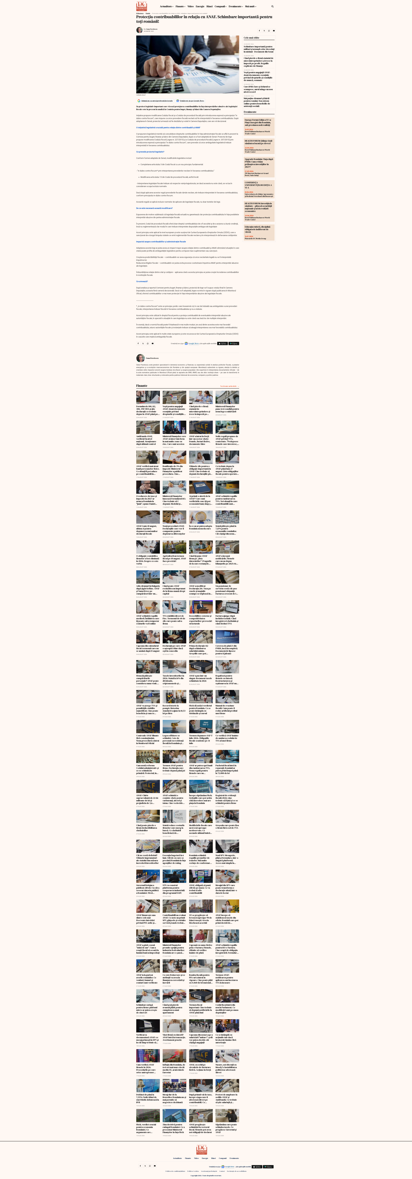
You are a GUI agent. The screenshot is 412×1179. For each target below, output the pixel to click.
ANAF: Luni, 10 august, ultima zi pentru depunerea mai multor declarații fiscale (147, 530)
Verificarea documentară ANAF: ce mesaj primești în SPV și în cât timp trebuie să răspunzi (147, 1039)
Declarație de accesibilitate (237, 1171)
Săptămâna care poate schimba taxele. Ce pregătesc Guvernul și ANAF (226, 1128)
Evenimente (235, 6)
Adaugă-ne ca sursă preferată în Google (157, 101)
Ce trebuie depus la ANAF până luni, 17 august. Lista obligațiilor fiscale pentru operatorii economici (227, 470)
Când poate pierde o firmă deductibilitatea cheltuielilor (146, 828)
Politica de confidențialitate (175, 1171)
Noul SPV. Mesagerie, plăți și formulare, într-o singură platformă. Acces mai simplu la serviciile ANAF (227, 859)
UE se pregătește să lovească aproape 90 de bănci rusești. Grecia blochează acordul (200, 919)
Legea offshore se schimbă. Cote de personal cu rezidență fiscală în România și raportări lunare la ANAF (174, 739)
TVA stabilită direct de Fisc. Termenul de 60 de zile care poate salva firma (174, 620)
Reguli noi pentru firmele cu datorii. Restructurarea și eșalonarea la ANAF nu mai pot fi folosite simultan (226, 679)
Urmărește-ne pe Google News (192, 101)
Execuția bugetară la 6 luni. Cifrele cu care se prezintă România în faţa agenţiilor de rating (174, 859)
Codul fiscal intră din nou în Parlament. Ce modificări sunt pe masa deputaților (227, 1009)
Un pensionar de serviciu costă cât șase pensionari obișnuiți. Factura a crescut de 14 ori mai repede (226, 590)
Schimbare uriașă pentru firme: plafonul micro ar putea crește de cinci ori (146, 1009)
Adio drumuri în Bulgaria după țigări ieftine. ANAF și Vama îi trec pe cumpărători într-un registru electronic (148, 590)
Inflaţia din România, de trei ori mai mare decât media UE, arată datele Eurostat (174, 1068)
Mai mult (250, 6)
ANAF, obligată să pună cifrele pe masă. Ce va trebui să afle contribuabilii (200, 889)
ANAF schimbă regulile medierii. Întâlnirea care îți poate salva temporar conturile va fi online (147, 620)
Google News (193, 343)
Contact (222, 1171)
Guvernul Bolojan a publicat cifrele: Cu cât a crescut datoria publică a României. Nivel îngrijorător (147, 889)
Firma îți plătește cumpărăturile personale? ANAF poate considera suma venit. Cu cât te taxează (147, 679)
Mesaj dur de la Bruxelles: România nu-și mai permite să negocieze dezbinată (174, 1098)
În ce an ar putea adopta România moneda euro (200, 527)
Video (191, 6)
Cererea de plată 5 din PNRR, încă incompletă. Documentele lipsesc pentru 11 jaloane (227, 650)
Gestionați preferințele (209, 1171)
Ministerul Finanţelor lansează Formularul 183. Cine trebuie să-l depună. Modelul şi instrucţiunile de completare (174, 500)
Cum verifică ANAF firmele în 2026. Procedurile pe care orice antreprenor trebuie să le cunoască (147, 1068)
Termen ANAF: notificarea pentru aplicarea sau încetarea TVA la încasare (227, 979)
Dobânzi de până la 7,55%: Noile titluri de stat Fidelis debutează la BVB (147, 1098)
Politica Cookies (193, 1171)
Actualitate (166, 6)
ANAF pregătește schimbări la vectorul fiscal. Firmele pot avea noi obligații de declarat (200, 1128)
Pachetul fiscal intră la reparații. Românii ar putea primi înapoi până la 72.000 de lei (227, 769)
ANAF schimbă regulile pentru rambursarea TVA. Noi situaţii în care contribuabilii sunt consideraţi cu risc (226, 500)
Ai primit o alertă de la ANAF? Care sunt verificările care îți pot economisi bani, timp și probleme (200, 500)
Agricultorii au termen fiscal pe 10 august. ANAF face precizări (174, 558)
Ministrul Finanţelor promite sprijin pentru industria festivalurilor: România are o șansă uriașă (174, 949)
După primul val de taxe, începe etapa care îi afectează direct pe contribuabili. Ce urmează (200, 1098)
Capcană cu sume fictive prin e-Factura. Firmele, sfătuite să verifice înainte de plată (200, 949)
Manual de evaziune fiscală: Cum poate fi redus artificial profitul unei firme (226, 709)
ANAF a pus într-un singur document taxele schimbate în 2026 (200, 678)
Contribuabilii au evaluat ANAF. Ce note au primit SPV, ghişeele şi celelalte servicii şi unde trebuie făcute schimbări (174, 919)
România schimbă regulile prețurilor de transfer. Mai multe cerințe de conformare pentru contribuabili (200, 859)
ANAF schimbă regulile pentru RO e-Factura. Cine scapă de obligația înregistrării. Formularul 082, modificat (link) (227, 949)
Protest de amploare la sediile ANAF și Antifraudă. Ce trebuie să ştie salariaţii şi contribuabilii (226, 1098)
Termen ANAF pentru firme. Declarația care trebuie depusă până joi (174, 768)
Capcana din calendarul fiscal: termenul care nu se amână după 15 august (148, 648)
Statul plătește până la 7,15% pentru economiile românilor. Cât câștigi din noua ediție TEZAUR (226, 530)
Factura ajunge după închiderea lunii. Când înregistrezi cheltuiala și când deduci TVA (227, 620)
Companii (220, 6)
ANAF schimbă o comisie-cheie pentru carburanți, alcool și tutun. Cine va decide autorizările (173, 799)
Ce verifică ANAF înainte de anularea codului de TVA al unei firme (227, 738)
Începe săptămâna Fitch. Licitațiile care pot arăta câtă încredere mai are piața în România (200, 799)
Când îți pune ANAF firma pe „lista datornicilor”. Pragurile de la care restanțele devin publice (200, 560)
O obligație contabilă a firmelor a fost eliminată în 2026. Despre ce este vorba (147, 560)
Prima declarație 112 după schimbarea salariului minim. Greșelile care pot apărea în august (198, 650)
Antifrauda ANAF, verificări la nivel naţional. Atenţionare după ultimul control (146, 440)
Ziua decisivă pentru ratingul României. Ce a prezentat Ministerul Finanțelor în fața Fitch (174, 1128)
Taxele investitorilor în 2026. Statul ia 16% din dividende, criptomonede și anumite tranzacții (173, 679)
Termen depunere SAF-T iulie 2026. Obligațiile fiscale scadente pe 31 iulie (200, 739)
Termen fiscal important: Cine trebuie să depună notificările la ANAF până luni (200, 1009)
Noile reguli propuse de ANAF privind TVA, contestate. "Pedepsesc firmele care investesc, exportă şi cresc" (227, 440)
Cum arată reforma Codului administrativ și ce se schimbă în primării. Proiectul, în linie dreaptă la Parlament (147, 769)
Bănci (210, 6)
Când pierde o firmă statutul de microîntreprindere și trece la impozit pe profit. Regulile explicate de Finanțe (199, 410)
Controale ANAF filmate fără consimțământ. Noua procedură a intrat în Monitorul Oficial (147, 739)
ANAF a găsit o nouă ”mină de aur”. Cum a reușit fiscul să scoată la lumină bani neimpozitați (148, 949)
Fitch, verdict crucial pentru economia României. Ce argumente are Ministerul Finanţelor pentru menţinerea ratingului (146, 1128)
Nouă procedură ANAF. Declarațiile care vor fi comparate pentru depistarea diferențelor (174, 530)
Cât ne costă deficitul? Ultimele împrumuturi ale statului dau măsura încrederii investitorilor (147, 859)
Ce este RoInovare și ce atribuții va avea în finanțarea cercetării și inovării (174, 979)
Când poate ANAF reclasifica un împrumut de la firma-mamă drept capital (174, 590)
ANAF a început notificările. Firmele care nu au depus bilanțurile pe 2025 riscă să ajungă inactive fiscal (227, 560)
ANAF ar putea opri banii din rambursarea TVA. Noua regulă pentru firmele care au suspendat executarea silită (200, 769)
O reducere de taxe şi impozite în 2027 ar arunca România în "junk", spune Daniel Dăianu (146, 500)
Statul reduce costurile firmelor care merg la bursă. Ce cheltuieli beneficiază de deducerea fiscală (174, 829)
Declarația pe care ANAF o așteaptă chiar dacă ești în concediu (174, 648)
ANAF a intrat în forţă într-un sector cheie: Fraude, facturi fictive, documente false (199, 440)
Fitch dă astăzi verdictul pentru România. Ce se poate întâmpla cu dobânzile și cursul (200, 709)
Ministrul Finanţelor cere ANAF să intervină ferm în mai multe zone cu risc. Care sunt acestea (174, 440)
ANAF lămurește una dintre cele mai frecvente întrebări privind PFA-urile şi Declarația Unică (145, 919)
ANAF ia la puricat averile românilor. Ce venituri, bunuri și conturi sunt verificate (147, 979)
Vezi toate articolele (228, 386)
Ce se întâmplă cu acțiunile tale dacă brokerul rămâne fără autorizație (226, 1039)
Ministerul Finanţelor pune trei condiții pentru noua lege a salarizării (227, 409)
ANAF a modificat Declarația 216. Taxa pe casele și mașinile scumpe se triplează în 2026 (200, 590)
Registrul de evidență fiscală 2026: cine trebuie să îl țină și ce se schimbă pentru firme (227, 799)
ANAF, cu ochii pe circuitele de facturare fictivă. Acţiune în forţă (200, 1067)
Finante (180, 6)
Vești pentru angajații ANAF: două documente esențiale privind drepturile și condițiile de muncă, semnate (174, 410)
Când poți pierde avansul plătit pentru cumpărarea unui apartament (172, 1009)
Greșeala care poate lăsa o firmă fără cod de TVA (227, 826)
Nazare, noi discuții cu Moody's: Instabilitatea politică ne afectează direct (226, 1068)
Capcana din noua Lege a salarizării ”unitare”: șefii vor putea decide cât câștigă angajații (201, 1039)
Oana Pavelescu (151, 29)
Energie (200, 6)
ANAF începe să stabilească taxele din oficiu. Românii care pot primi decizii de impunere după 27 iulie (227, 919)
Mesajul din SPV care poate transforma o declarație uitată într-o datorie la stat (226, 889)
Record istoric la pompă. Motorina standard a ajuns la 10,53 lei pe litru (174, 709)
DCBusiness (140, 13)
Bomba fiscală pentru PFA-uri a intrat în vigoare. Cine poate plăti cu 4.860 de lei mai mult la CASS (201, 979)
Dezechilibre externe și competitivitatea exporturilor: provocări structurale (200, 620)
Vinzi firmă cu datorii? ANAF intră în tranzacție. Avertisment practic (174, 1037)
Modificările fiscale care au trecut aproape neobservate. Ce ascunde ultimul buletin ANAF (200, 829)
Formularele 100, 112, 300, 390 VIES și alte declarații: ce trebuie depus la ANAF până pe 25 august (147, 410)
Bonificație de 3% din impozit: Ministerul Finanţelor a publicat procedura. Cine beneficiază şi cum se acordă (173, 470)
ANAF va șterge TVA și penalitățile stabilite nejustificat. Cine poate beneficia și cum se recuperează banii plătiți (148, 709)
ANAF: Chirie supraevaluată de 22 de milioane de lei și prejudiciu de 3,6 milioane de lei (147, 799)
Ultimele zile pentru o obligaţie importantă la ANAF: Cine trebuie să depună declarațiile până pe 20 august (201, 470)
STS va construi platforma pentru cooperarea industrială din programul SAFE (174, 889)
